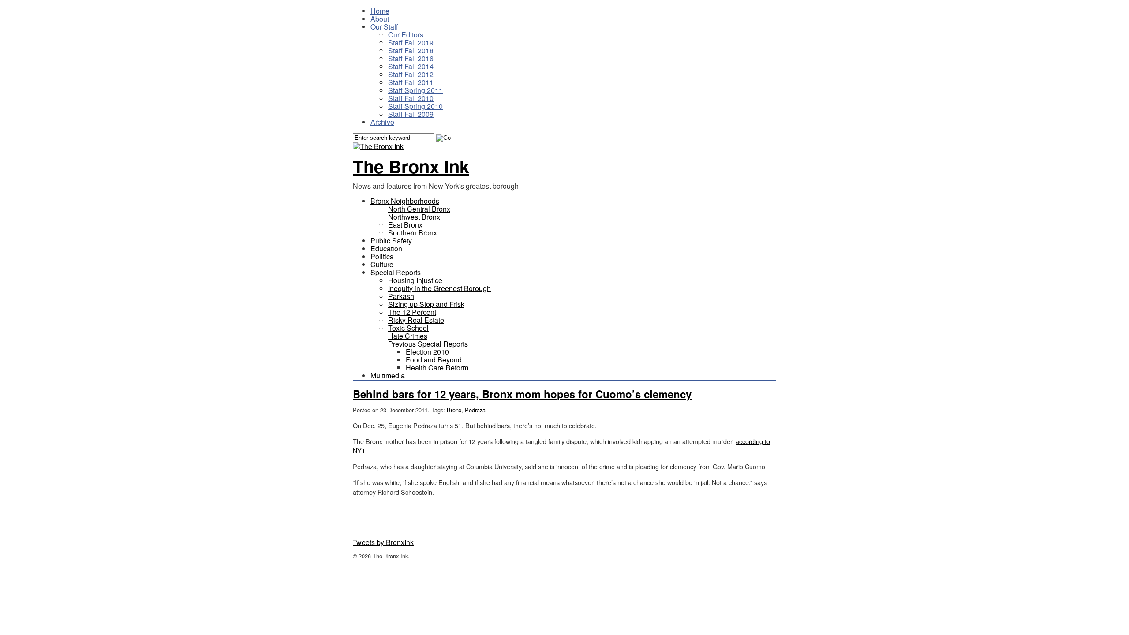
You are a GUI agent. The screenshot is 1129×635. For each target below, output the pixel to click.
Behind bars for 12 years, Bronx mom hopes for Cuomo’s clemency (522, 393)
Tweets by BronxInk (383, 542)
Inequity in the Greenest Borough (439, 288)
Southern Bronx (412, 233)
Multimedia (387, 375)
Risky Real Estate (416, 320)
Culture (381, 264)
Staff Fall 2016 (411, 58)
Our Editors (405, 35)
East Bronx (405, 225)
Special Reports (395, 272)
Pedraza (475, 410)
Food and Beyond (434, 360)
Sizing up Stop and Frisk (426, 304)
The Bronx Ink (411, 166)
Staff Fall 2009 (411, 114)
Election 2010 (427, 352)
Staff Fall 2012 (411, 74)
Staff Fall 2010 (411, 98)
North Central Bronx (419, 209)
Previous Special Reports (428, 344)
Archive (382, 122)
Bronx (454, 410)
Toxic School (408, 328)
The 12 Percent (412, 312)
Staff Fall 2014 (411, 66)
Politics (381, 256)
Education (386, 248)
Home (379, 11)
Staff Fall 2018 (411, 50)
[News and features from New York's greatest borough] (378, 146)
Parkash (401, 296)
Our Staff (384, 27)
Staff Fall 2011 (411, 82)
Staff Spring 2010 (415, 106)
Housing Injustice (415, 280)
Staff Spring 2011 (415, 90)
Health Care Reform (437, 367)
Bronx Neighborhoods (404, 201)
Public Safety (391, 240)
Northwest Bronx (414, 217)
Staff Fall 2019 (411, 42)
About (379, 19)
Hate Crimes (407, 336)
